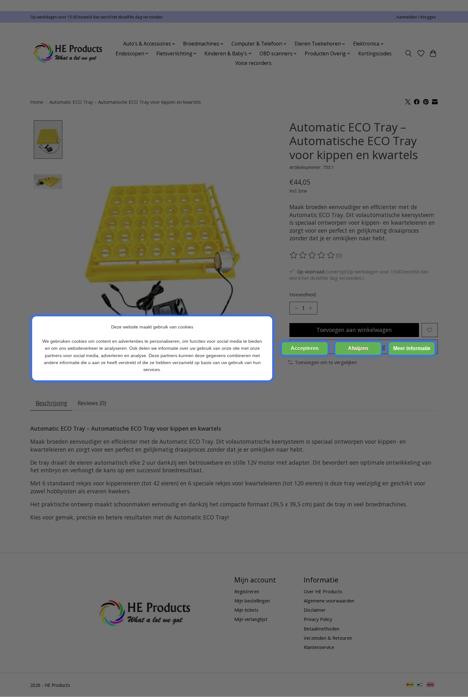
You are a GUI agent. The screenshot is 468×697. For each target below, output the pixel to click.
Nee (358, 348)
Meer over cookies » (412, 348)
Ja (305, 348)
